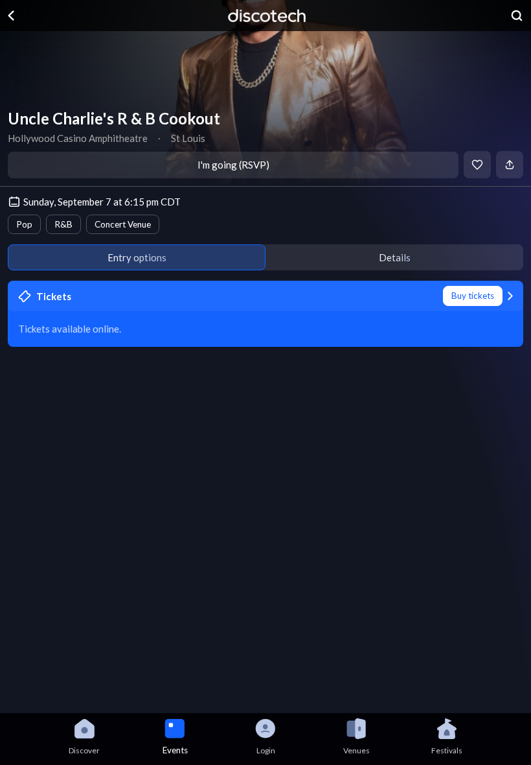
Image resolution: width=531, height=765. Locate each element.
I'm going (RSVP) (233, 165)
